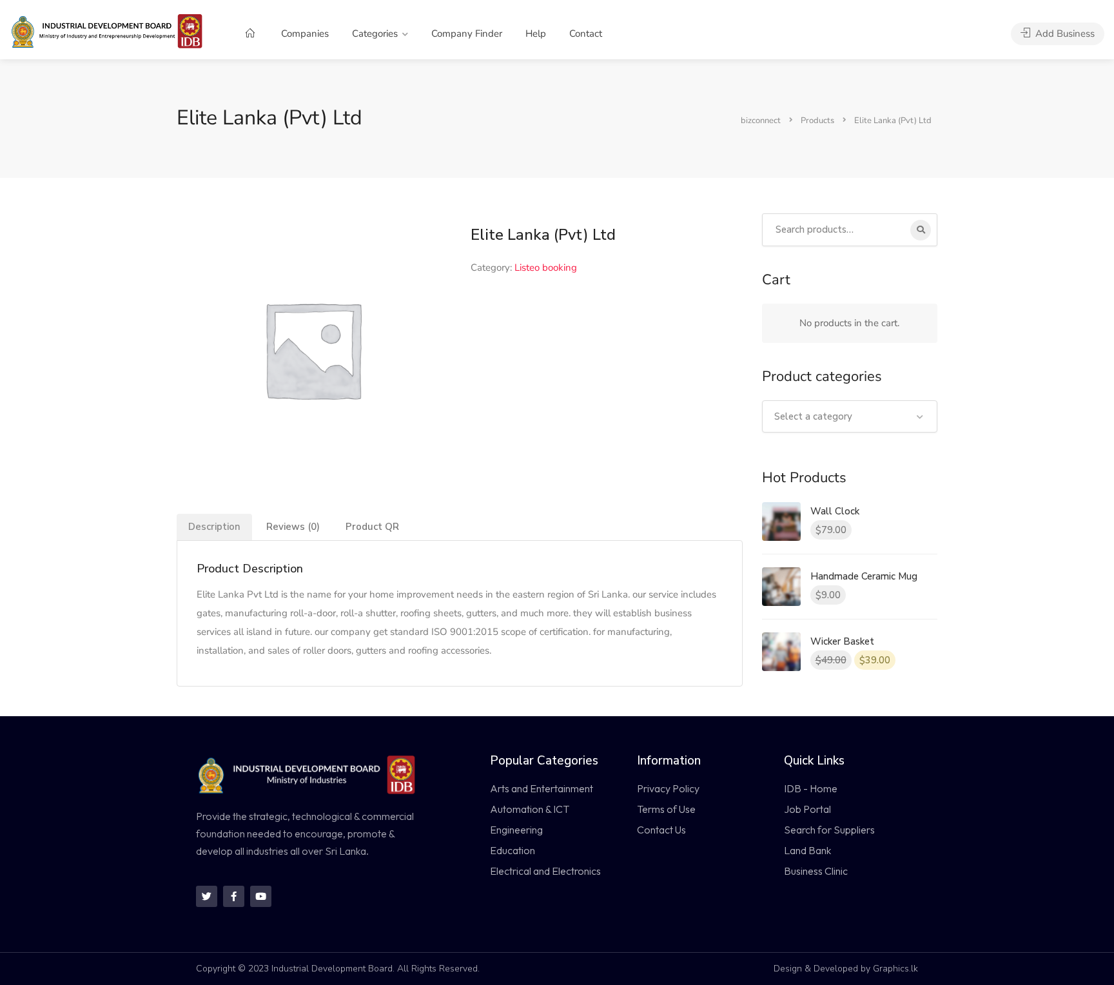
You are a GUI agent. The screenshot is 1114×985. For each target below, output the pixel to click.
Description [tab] (214, 526)
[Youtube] (260, 896)
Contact (585, 33)
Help (535, 33)
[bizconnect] (110, 30)
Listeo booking (545, 267)
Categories (375, 33)
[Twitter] (206, 896)
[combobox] (850, 416)
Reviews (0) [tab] (293, 526)
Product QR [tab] (372, 526)
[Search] (920, 230)
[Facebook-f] (233, 896)
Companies (305, 33)
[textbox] (850, 416)
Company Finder (466, 33)
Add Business (1064, 33)
